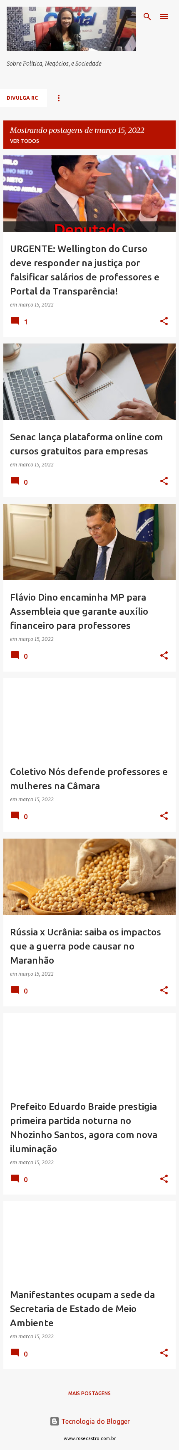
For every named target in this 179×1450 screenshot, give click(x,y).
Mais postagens (89, 1393)
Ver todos (24, 141)
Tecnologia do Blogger (95, 1421)
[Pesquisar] (147, 17)
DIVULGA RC (22, 98)
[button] (164, 321)
